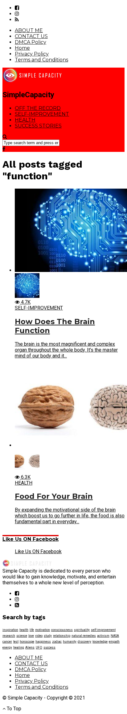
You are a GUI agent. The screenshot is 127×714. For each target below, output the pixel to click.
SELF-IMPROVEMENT (42, 114)
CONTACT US (31, 36)
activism (103, 635)
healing (18, 647)
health (23, 630)
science (21, 635)
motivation (42, 630)
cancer (7, 641)
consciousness (62, 630)
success (49, 647)
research (8, 635)
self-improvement (103, 630)
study (48, 635)
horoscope (27, 641)
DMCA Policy (30, 42)
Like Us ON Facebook (30, 539)
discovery (84, 641)
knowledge (100, 641)
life (32, 630)
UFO (39, 647)
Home (22, 48)
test (15, 641)
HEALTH (25, 120)
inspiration (10, 630)
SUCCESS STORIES (38, 126)
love (31, 635)
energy (7, 647)
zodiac (57, 641)
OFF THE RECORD (38, 108)
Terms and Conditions (41, 60)
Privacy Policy (32, 54)
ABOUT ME (29, 30)
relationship (61, 635)
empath (114, 641)
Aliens (30, 647)
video (39, 635)
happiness (43, 641)
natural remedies (84, 635)
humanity (69, 641)
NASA (115, 635)
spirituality (82, 630)
